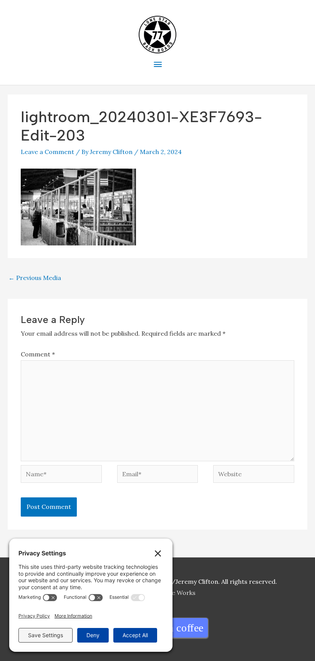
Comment (38, 354)
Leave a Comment (47, 152)
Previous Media (34, 278)
